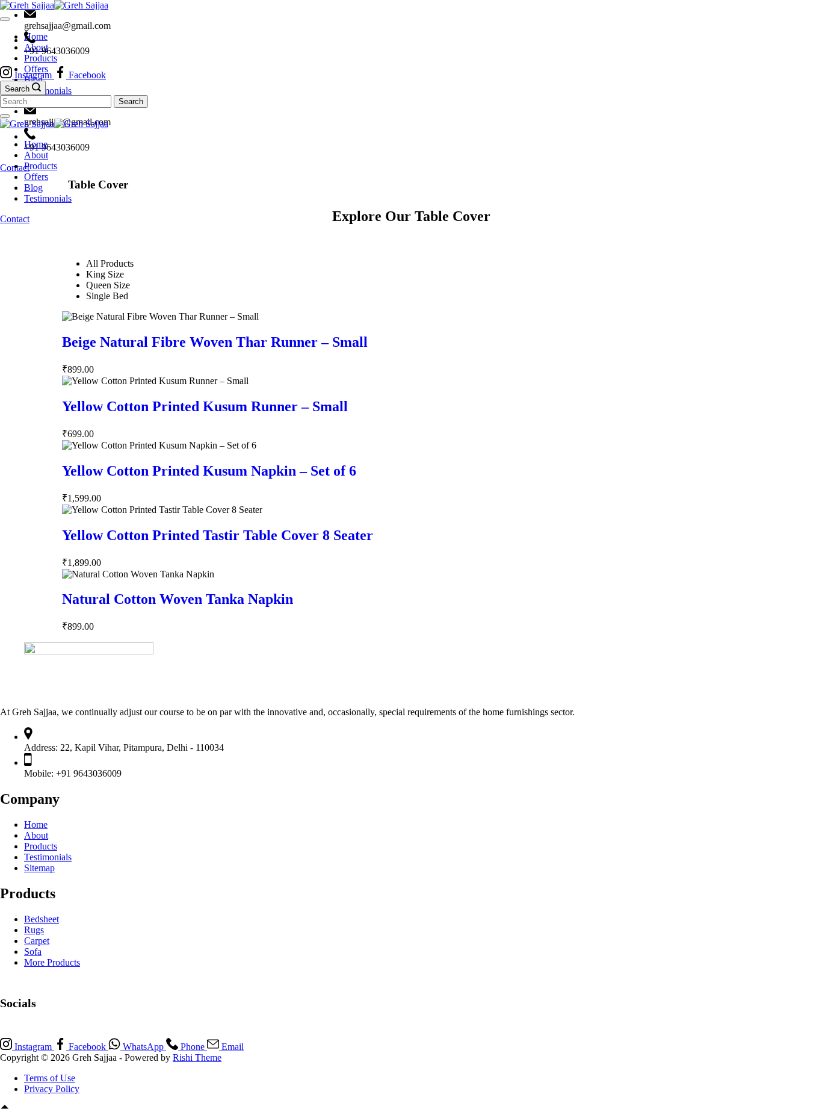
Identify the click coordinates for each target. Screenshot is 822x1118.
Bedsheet (41, 919)
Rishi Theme (197, 1057)
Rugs (34, 930)
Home (36, 144)
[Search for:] (57, 101)
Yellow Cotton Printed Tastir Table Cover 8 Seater (217, 535)
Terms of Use (49, 1078)
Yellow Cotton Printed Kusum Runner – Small (205, 406)
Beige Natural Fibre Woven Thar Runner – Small (215, 342)
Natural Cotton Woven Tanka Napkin (177, 599)
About (36, 155)
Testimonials (48, 857)
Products (40, 166)
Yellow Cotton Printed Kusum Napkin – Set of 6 (209, 471)
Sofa (33, 951)
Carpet (36, 941)
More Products (52, 962)
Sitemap (39, 868)
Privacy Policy (51, 1089)
